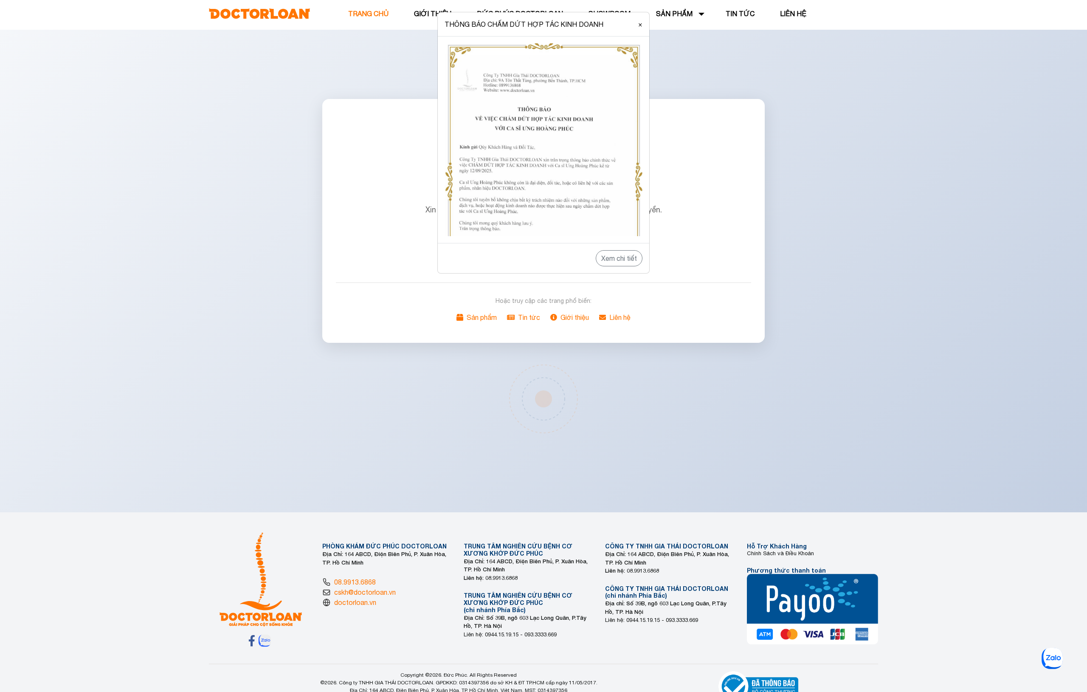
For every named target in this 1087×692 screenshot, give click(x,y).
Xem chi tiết (619, 258)
